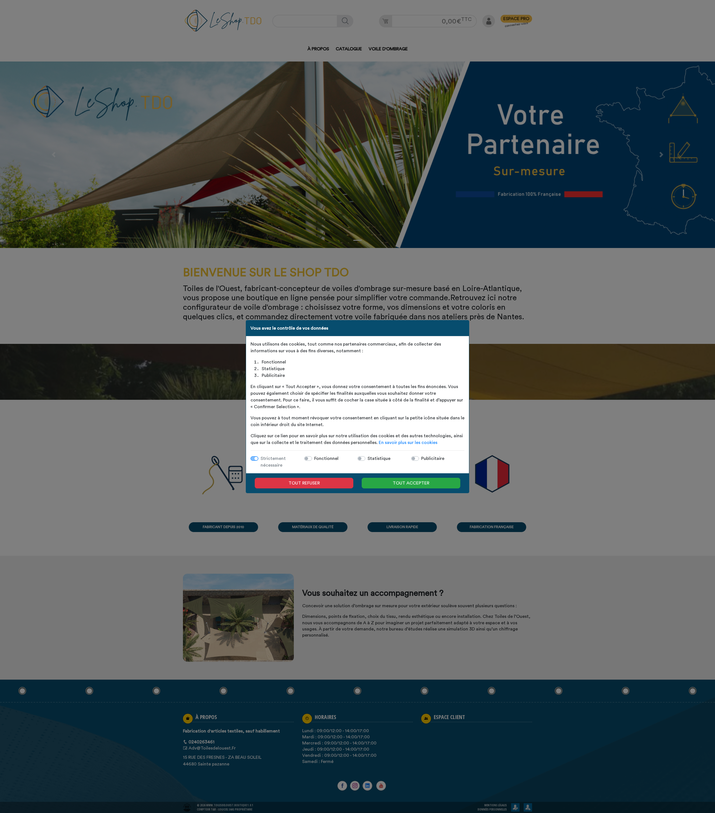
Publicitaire (432, 458)
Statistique (379, 458)
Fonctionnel (326, 458)
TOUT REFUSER (304, 483)
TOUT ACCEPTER (411, 483)
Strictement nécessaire (273, 461)
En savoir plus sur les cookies (408, 442)
